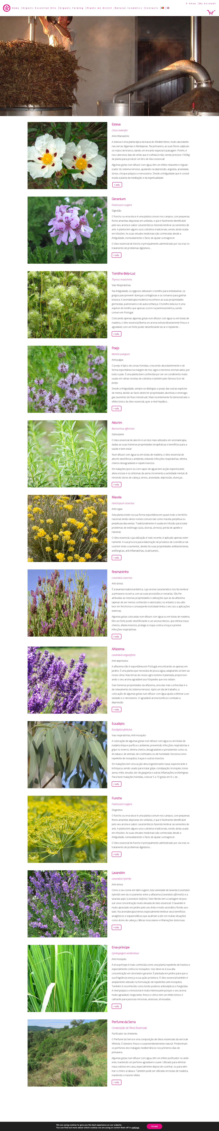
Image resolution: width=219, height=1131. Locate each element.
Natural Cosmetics (128, 8)
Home (16, 8)
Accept (154, 1126)
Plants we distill (99, 8)
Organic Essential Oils (39, 8)
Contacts (152, 8)
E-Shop (191, 4)
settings (135, 1127)
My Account (207, 4)
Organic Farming (72, 8)
